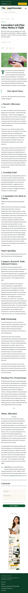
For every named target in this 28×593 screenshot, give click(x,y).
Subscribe (22, 3)
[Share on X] (7, 48)
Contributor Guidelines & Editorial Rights (10, 586)
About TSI (3, 582)
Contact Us (3, 590)
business (7, 18)
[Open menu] (25, 8)
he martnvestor (11, 8)
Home (2, 18)
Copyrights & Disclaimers (6, 588)
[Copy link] (13, 48)
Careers (3, 584)
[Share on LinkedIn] (10, 48)
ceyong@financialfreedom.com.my (17, 475)
